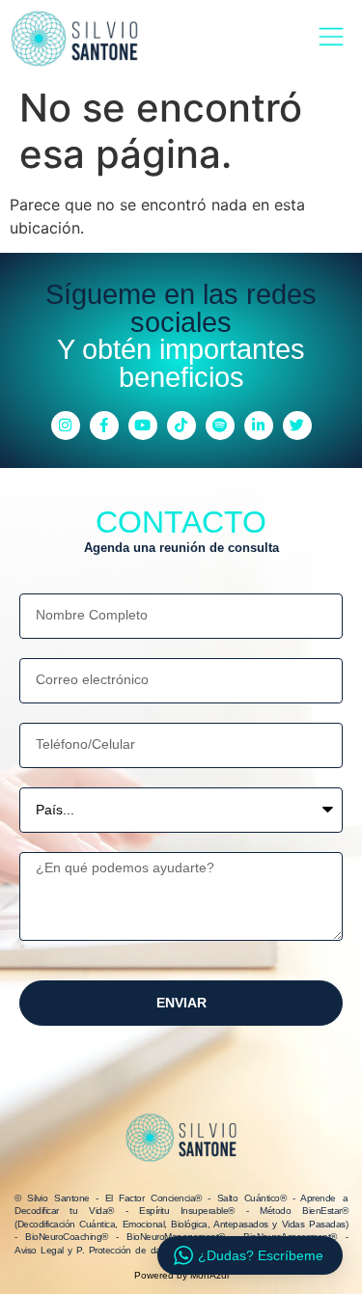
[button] (330, 38)
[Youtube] (142, 425)
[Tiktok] (181, 425)
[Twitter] (297, 425)
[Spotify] (220, 425)
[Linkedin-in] (258, 425)
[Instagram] (65, 425)
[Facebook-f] (104, 425)
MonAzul (209, 1275)
